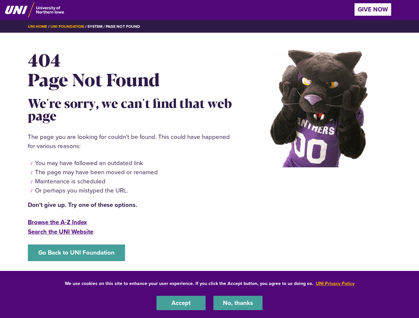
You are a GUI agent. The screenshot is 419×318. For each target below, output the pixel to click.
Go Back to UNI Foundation (76, 252)
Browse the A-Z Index (57, 222)
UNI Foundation (67, 26)
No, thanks (238, 302)
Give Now (373, 9)
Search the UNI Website (60, 231)
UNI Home (37, 26)
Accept (181, 302)
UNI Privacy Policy (335, 283)
